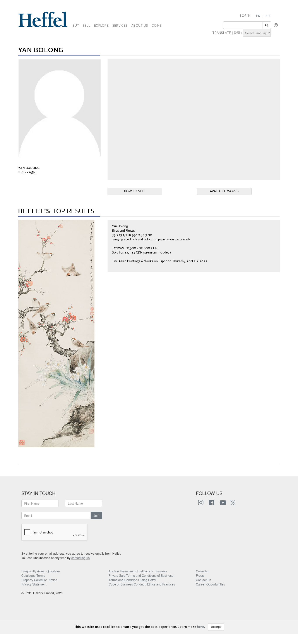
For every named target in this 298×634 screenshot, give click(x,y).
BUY (76, 25)
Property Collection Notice (39, 580)
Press (200, 575)
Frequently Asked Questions (40, 571)
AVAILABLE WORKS (224, 191)
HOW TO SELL (135, 191)
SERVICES (120, 25)
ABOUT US (139, 25)
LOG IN (245, 15)
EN (258, 16)
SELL (86, 25)
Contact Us (203, 580)
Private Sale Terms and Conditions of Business (141, 575)
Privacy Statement (33, 584)
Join (96, 515)
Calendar (202, 571)
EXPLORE (101, 25)
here (200, 627)
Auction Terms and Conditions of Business (138, 571)
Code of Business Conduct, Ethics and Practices (142, 584)
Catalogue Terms (33, 575)
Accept (216, 627)
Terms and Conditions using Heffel (132, 580)
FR (267, 16)
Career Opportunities (210, 584)
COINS (156, 25)
